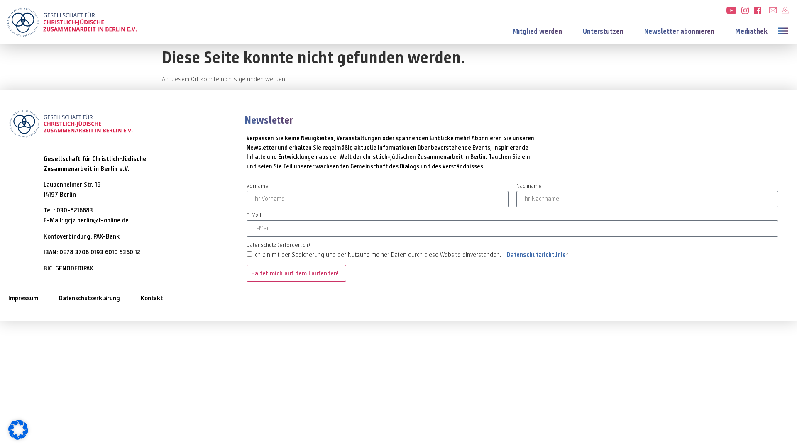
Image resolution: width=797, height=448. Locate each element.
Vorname (258, 186)
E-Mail (254, 216)
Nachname (529, 186)
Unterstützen (603, 31)
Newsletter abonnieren (679, 31)
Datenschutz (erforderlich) (278, 245)
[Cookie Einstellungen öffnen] (18, 437)
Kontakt (152, 298)
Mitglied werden (537, 31)
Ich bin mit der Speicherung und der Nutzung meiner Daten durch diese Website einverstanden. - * (411, 254)
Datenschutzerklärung (89, 298)
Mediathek (751, 31)
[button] (785, 30)
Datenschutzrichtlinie (536, 254)
